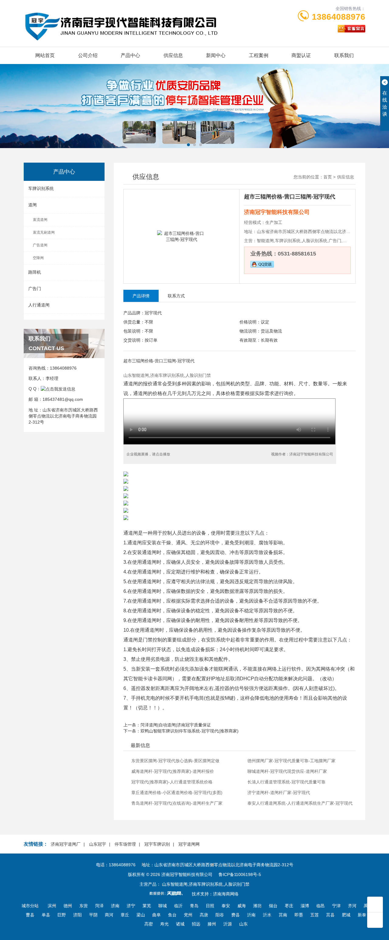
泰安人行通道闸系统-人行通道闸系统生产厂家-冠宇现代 (300, 803)
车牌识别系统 (41, 188)
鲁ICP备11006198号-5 (240, 874)
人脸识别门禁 (198, 375)
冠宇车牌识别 (157, 844)
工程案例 (258, 55)
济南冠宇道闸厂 (66, 844)
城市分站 (30, 905)
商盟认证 (301, 55)
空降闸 (38, 258)
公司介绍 (88, 55)
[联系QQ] (58, 388)
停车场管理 (125, 844)
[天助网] (168, 893)
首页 (327, 176)
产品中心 (130, 55)
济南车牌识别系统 (167, 375)
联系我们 (344, 55)
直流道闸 (40, 220)
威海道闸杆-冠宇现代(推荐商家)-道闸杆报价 (172, 771)
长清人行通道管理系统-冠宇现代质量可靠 (286, 781)
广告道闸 (40, 245)
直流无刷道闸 (44, 232)
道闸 (32, 204)
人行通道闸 (39, 305)
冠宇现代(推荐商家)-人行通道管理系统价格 (171, 781)
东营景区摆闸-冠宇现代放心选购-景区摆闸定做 (175, 760)
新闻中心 (215, 55)
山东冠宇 (97, 844)
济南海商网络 (226, 893)
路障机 (34, 272)
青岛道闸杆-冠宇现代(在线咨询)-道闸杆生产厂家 (176, 803)
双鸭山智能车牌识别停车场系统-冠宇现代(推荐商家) (189, 731)
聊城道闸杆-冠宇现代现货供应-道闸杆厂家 (287, 771)
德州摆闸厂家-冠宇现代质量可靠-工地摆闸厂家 (291, 760)
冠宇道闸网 (189, 844)
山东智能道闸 (136, 375)
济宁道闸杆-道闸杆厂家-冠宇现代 (278, 792)
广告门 (34, 288)
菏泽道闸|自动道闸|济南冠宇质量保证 (175, 724)
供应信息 (173, 55)
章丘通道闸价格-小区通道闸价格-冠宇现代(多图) (176, 792)
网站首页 (45, 55)
